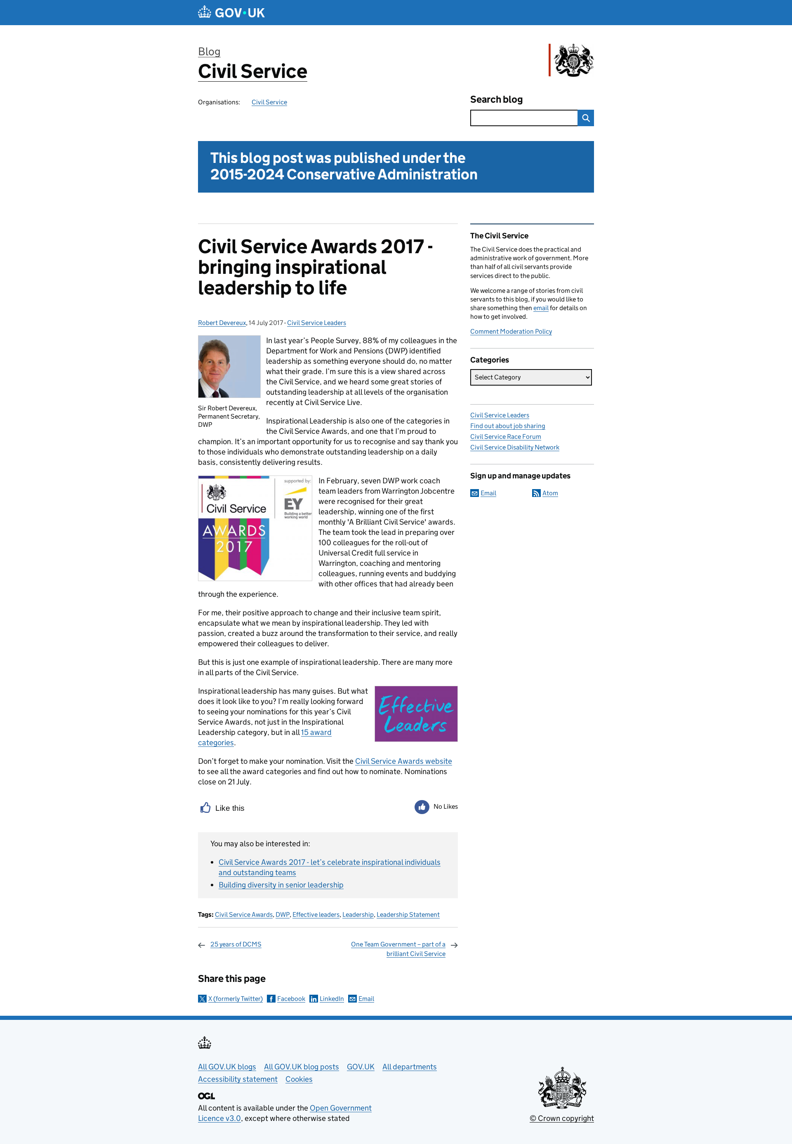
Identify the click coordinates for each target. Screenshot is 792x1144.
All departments (409, 1066)
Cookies (299, 1079)
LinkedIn (332, 999)
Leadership (358, 914)
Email (366, 999)
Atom (550, 493)
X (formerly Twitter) (235, 999)
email (541, 308)
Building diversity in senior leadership (281, 885)
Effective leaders (315, 914)
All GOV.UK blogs (227, 1066)
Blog (209, 51)
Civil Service (252, 71)
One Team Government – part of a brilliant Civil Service (398, 948)
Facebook (291, 999)
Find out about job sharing (507, 426)
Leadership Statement (408, 914)
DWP (283, 914)
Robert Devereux (222, 323)
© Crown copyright (562, 1118)
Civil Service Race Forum (505, 436)
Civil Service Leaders (316, 323)
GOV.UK (361, 1066)
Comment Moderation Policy (511, 331)
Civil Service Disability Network (514, 447)
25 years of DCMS (236, 944)
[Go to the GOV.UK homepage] (231, 12)
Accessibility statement (238, 1079)
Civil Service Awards (244, 914)
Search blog (496, 99)
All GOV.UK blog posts (301, 1066)
